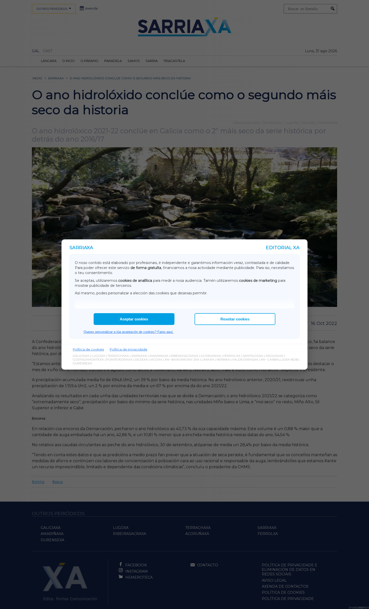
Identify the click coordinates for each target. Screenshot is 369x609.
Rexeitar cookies (235, 319)
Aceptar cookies (134, 319)
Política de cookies (88, 349)
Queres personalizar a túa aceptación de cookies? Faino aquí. (129, 332)
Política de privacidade (128, 349)
